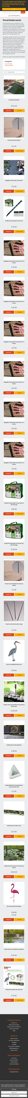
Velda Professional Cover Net (14, 221)
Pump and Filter (14, 1060)
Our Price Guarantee (14, 1040)
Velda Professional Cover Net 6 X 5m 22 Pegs (14, 503)
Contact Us (14, 1023)
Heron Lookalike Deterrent (14, 664)
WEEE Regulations (14, 1048)
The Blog (14, 1042)
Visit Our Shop (14, 1038)
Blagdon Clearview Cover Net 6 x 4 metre (14, 342)
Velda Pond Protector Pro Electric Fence (14, 866)
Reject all (14, 1092)
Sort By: (5, 72)
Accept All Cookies (14, 1095)
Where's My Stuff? (14, 1028)
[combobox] (14, 12)
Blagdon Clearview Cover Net (14, 180)
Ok (14, 9)
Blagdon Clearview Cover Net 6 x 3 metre (14, 383)
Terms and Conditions (14, 1046)
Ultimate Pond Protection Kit (14, 989)
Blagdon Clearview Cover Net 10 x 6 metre (14, 262)
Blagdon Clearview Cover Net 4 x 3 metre (14, 423)
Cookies (14, 1044)
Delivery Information (14, 1025)
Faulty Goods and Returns (14, 1026)
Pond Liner (14, 1058)
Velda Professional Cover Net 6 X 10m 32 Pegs (14, 544)
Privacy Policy (14, 1050)
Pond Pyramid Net (14, 100)
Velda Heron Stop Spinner (14, 745)
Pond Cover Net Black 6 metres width (14, 584)
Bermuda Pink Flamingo (14, 906)
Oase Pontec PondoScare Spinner (14, 949)
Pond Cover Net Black (14, 140)
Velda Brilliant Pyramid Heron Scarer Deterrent (14, 786)
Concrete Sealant (14, 1064)
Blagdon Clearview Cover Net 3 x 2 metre (14, 463)
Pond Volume (14, 1062)
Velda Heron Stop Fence (14, 825)
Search (23, 12)
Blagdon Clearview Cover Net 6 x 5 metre (14, 302)
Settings (14, 1089)
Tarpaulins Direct (14, 1072)
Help (14, 1030)
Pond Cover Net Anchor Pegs (14, 624)
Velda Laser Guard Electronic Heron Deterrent (14, 705)
